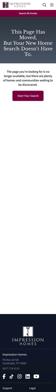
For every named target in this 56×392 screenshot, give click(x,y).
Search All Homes (28, 13)
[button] (45, 5)
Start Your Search (28, 96)
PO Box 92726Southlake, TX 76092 (14, 361)
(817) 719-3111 (11, 368)
